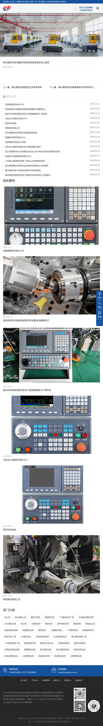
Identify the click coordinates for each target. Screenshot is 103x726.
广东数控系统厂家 (12, 643)
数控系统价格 (30, 643)
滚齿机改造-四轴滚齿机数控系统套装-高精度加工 (25, 109)
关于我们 (24, 680)
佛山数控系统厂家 (78, 637)
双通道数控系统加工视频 (15, 142)
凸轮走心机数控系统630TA (16, 118)
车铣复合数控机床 (12, 649)
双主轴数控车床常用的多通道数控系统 (21, 133)
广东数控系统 (72, 630)
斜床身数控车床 (11, 656)
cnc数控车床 (26, 637)
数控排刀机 (49, 617)
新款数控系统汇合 (12, 128)
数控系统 (77, 624)
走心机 (7, 617)
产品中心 (35, 680)
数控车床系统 (10, 123)
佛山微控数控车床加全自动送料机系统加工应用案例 (26, 166)
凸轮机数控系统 (42, 637)
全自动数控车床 (60, 637)
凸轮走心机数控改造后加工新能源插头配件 (23, 147)
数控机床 (42, 630)
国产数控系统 (63, 624)
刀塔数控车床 (76, 656)
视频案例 (46, 680)
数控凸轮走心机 (46, 643)
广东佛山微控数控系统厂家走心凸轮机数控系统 (25, 161)
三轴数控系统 (56, 630)
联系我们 (79, 680)
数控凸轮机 (35, 617)
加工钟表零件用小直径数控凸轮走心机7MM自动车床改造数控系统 (32, 151)
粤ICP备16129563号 (79, 718)
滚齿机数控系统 (11, 630)
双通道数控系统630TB (14, 104)
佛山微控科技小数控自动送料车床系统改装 (23, 170)
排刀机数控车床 (62, 649)
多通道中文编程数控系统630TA (18, 156)
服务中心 (57, 680)
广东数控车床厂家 (66, 617)
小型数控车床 (28, 656)
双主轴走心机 (20, 617)
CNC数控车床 (10, 624)
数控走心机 (90, 624)
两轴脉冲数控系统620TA (15, 137)
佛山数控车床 (46, 649)
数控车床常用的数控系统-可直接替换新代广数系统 (26, 114)
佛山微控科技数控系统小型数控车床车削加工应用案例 (27, 175)
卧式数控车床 (60, 656)
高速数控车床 (28, 630)
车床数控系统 (63, 643)
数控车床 (49, 624)
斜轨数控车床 (44, 656)
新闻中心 (68, 680)
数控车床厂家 (10, 637)
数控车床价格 (79, 649)
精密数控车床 (30, 649)
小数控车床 (36, 624)
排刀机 (23, 624)
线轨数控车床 (88, 630)
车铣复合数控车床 (86, 617)
